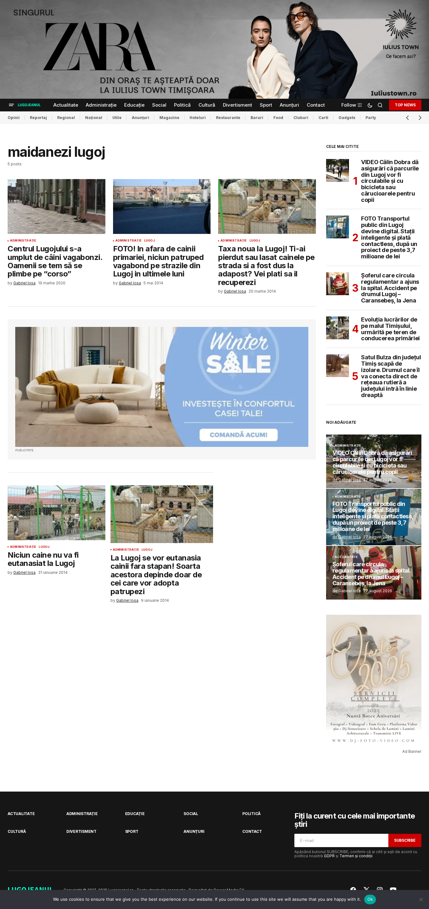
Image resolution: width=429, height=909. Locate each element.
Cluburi (300, 117)
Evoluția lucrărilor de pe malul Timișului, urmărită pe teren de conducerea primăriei (390, 329)
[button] (11, 105)
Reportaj (38, 117)
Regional (66, 117)
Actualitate (346, 557)
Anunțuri (140, 117)
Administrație (23, 240)
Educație (135, 813)
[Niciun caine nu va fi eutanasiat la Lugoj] (56, 512)
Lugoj (149, 240)
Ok (370, 899)
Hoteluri (198, 117)
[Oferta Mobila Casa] (161, 387)
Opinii (14, 117)
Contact (252, 831)
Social (191, 813)
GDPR (329, 855)
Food (278, 117)
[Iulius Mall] (214, 49)
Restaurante (228, 117)
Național (93, 117)
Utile (117, 117)
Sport (131, 831)
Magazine (169, 117)
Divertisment (81, 831)
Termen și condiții (355, 855)
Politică (251, 813)
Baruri (257, 117)
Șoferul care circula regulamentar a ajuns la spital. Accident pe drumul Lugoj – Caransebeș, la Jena (390, 288)
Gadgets (347, 117)
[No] (421, 899)
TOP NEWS (405, 105)
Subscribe (405, 840)
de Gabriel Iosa (346, 479)
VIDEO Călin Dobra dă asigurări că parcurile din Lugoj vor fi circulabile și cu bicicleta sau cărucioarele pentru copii (390, 181)
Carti (323, 117)
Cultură (17, 831)
